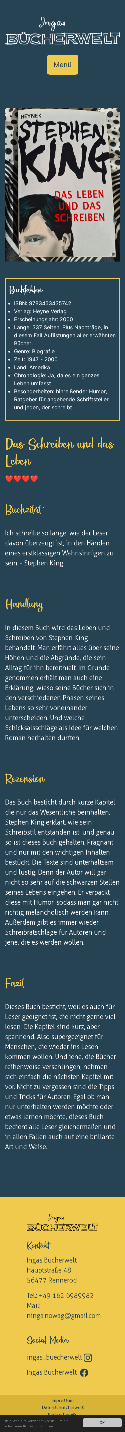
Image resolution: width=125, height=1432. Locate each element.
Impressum (62, 1400)
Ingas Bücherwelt (53, 1372)
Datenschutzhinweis (63, 1407)
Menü (63, 65)
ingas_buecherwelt (55, 1357)
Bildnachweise (63, 1414)
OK (102, 1422)
